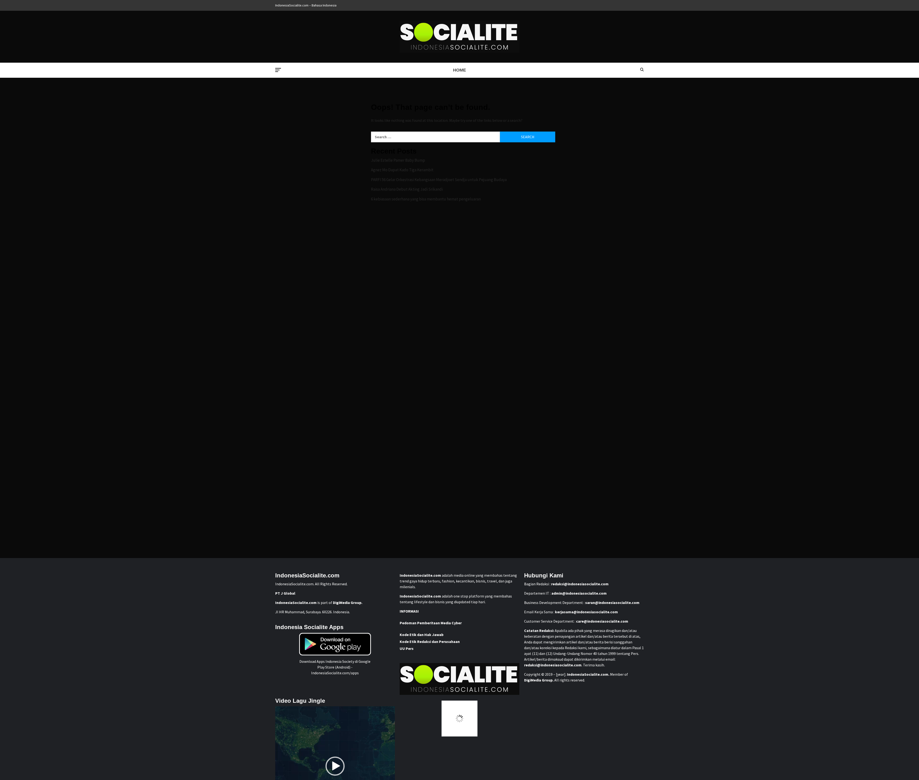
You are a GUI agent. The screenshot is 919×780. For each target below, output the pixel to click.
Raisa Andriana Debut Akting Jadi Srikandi (407, 189)
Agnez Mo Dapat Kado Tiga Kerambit (402, 169)
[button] (335, 766)
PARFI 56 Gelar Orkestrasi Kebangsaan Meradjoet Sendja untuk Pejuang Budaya (439, 179)
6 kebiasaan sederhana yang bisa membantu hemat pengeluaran (426, 199)
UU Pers (407, 648)
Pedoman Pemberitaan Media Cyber (431, 622)
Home (459, 70)
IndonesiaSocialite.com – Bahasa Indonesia (305, 5)
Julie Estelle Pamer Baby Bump (398, 160)
